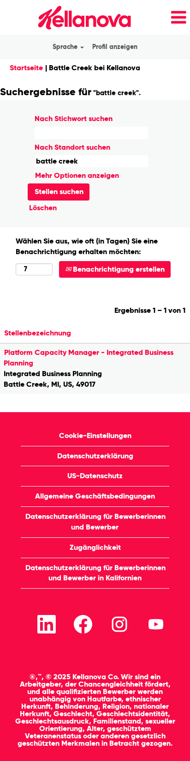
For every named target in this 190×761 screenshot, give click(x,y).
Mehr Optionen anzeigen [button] (77, 175)
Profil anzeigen (114, 47)
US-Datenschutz (95, 475)
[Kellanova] (68, 17)
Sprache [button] (66, 47)
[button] (163, 17)
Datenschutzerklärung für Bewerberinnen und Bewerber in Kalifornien (95, 573)
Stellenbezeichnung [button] (37, 333)
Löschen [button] (43, 207)
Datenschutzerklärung (95, 455)
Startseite (26, 67)
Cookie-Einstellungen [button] (95, 435)
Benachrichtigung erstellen (118, 269)
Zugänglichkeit (95, 547)
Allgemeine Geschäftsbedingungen (95, 496)
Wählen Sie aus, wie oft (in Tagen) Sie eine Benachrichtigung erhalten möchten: (87, 246)
